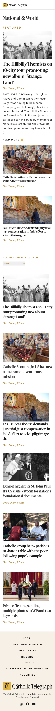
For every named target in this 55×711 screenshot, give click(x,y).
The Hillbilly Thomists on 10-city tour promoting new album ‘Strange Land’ (27, 73)
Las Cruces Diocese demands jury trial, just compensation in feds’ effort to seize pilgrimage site (27, 231)
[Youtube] (34, 704)
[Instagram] (21, 704)
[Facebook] (27, 704)
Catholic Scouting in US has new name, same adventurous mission (27, 179)
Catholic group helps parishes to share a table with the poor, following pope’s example (26, 550)
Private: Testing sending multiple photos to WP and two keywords (27, 610)
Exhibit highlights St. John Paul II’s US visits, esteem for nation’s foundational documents (27, 491)
